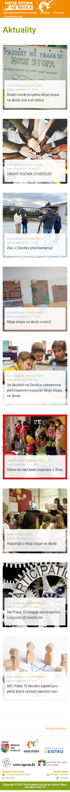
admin (29, 534)
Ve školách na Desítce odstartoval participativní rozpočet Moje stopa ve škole (34, 390)
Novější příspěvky (56, 728)
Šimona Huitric (34, 85)
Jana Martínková (35, 460)
